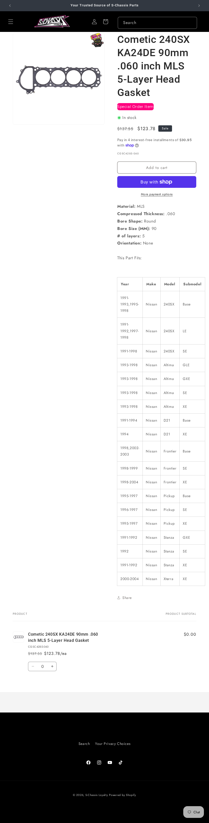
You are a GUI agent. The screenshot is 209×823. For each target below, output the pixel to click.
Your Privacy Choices (112, 743)
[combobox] (157, 23)
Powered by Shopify (122, 795)
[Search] (191, 22)
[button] (10, 21)
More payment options (157, 194)
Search (84, 743)
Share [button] (127, 597)
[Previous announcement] (10, 5)
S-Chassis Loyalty (96, 795)
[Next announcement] (199, 5)
